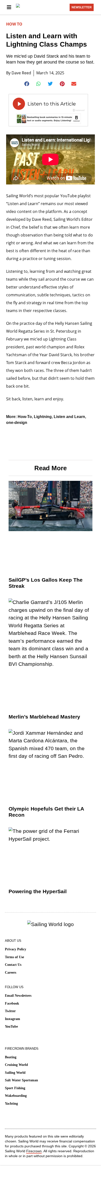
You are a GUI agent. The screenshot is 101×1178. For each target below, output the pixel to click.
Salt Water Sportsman (21, 1080)
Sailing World (15, 1072)
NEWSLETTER (82, 7)
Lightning (43, 417)
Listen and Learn (69, 417)
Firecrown (34, 1151)
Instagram (12, 1019)
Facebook (12, 1003)
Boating (10, 1057)
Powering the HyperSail (38, 891)
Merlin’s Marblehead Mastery (44, 717)
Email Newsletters (18, 995)
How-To (25, 417)
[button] (27, 84)
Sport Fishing (15, 1088)
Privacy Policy (15, 949)
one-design (16, 422)
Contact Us (13, 965)
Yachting (11, 1103)
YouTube (11, 1026)
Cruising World (16, 1065)
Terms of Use (14, 957)
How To (14, 24)
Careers (10, 972)
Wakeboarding (16, 1096)
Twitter (10, 1011)
